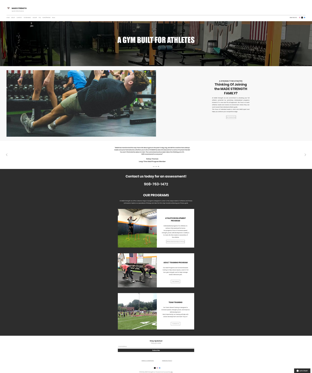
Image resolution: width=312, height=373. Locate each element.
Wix (172, 372)
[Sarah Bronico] (155, 166)
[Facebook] (299, 17)
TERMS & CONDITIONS (148, 360)
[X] (155, 368)
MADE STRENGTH (19, 8)
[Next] (305, 155)
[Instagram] (157, 368)
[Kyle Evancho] (153, 166)
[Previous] (6, 155)
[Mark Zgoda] (158, 166)
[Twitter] (302, 17)
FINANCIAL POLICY (167, 360)
